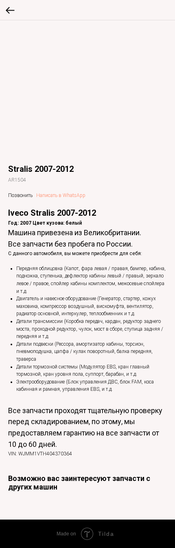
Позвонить (20, 195)
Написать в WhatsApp (60, 195)
